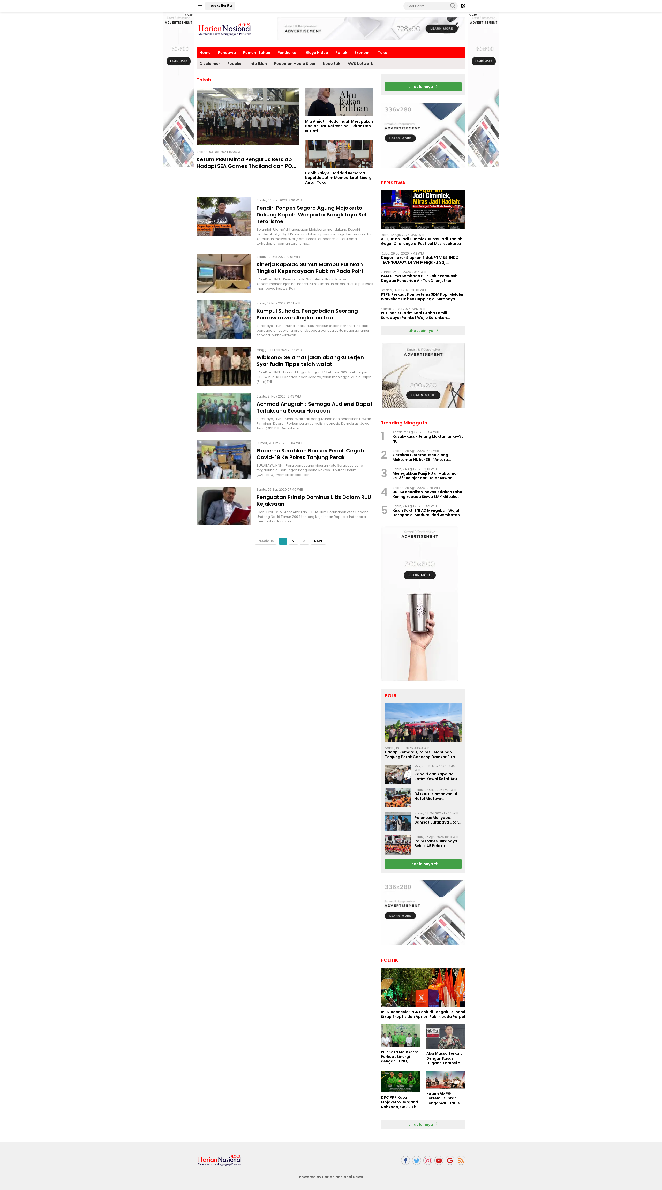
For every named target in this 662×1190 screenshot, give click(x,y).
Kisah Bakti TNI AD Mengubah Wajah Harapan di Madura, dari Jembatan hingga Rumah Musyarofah (427, 512)
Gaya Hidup (317, 52)
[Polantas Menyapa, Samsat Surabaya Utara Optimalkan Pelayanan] (398, 821)
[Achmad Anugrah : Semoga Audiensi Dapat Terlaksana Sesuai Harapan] (224, 412)
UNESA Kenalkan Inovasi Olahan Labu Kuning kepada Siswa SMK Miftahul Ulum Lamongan (427, 494)
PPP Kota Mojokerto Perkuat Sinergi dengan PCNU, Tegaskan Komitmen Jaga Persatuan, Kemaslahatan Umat (400, 1057)
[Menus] (200, 6)
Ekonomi (363, 52)
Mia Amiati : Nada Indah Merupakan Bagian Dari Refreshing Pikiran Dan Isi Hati (339, 126)
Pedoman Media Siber (295, 63)
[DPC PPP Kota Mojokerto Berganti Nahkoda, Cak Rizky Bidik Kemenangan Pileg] (400, 1081)
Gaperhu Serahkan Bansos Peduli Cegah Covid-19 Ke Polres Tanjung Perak (310, 454)
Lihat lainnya (421, 86)
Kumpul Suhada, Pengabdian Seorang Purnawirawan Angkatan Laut (307, 314)
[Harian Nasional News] (220, 1160)
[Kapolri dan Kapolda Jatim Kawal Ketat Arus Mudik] (398, 774)
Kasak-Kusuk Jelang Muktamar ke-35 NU (428, 438)
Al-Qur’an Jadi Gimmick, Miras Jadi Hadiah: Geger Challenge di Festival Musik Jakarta (422, 241)
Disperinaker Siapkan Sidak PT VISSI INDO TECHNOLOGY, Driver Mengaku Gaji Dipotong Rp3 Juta (420, 260)
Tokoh (384, 52)
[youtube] (438, 1160)
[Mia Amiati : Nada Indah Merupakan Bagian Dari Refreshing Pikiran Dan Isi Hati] (339, 102)
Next (318, 541)
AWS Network (360, 63)
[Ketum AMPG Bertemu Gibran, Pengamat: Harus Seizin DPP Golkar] (445, 1080)
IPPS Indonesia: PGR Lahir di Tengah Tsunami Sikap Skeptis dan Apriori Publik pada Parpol (423, 1014)
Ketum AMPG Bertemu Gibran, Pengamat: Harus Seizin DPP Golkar (443, 1098)
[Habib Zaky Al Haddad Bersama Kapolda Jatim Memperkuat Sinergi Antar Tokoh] (339, 154)
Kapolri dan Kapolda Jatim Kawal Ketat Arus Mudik (437, 776)
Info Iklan (258, 63)
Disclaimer (210, 63)
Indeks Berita (220, 5)
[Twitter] (416, 1160)
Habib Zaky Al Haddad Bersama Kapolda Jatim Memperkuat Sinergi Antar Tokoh (339, 178)
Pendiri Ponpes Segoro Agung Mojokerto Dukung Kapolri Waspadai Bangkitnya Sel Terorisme (311, 214)
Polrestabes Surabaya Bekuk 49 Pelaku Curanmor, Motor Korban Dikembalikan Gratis (436, 843)
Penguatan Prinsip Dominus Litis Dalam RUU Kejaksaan (314, 500)
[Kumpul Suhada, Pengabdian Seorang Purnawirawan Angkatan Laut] (224, 319)
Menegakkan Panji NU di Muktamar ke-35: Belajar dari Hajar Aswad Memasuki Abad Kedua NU (425, 475)
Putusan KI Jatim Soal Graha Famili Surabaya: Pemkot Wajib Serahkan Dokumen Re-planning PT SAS (414, 315)
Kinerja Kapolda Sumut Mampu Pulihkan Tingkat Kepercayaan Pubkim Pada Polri (310, 268)
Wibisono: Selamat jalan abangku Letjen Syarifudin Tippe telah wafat (310, 361)
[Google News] (450, 1160)
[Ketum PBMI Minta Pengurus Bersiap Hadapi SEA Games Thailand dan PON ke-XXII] (248, 116)
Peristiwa (227, 52)
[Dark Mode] (462, 6)
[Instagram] (427, 1160)
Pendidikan (288, 52)
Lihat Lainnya (421, 330)
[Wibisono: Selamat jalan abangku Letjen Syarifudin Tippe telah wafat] (224, 366)
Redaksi (234, 63)
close (189, 14)
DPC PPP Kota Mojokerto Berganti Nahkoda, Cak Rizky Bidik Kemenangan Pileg (399, 1102)
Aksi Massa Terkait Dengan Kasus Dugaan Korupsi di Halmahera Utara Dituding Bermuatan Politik (445, 1058)
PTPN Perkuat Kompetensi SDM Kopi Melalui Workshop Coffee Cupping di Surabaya (422, 296)
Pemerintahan (256, 52)
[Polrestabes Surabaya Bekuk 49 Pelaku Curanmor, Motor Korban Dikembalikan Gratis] (398, 845)
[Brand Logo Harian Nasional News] (225, 29)
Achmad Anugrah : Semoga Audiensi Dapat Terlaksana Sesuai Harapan (315, 407)
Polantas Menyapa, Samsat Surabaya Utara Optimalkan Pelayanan (438, 820)
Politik (341, 52)
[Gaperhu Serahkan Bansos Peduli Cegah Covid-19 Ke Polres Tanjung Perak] (224, 459)
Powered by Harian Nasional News (331, 1176)
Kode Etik (331, 63)
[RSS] (461, 1160)
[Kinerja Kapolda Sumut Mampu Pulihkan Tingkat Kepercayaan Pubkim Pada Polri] (224, 273)
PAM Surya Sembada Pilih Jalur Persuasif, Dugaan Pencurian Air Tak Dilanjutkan (420, 278)
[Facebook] (405, 1160)
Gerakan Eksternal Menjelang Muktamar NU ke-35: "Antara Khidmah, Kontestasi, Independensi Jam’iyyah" (426, 457)
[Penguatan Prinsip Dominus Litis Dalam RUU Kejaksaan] (224, 506)
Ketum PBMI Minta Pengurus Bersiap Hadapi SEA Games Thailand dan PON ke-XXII (246, 166)
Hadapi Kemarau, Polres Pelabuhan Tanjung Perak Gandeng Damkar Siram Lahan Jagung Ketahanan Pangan (421, 754)
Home (205, 52)
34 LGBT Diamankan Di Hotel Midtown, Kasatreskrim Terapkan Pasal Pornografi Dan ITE (438, 796)
